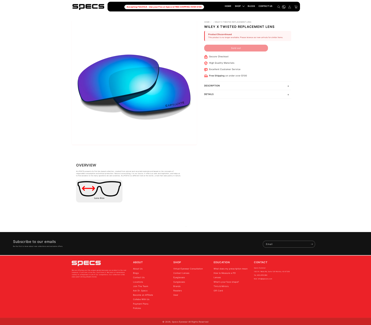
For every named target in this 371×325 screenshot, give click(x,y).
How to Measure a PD (225, 273)
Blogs (136, 273)
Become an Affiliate (143, 295)
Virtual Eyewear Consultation (188, 268)
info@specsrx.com (265, 278)
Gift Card (218, 290)
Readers (177, 290)
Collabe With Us (141, 299)
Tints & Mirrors (221, 286)
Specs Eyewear (180, 322)
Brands (177, 286)
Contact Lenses (181, 273)
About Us (137, 268)
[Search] (279, 7)
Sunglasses (179, 281)
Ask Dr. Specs (140, 290)
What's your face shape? (226, 281)
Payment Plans (140, 303)
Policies (137, 308)
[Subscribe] (312, 244)
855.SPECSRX (262, 275)
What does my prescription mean (231, 268)
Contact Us (138, 277)
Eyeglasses (179, 277)
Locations (138, 281)
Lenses (217, 277)
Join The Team (140, 286)
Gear (175, 295)
